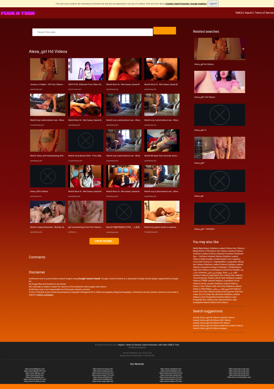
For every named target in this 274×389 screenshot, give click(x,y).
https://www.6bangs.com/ (34, 373)
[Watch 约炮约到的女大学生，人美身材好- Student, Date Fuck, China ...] (123, 222)
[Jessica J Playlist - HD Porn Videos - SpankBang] (47, 79)
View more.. (104, 241)
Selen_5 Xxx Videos (202, 286)
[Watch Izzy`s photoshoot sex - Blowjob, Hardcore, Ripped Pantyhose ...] (47, 115)
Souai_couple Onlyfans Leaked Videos (219, 283)
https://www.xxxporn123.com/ (103, 375)
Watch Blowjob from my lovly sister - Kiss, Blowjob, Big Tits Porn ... (175, 155)
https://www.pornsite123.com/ (35, 379)
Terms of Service (264, 12)
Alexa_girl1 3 (200, 130)
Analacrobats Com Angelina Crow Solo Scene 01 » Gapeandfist (216, 260)
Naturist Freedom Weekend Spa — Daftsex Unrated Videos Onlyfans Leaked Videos (218, 256)
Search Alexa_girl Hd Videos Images (210, 328)
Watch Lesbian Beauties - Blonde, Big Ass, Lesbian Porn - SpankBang (62, 227)
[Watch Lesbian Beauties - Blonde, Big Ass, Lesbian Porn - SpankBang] (47, 222)
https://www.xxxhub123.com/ (103, 373)
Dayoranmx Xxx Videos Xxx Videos (225, 275)
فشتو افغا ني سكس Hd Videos (226, 289)
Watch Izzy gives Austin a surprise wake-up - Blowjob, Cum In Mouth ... (177, 227)
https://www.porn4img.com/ (239, 375)
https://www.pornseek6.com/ (171, 375)
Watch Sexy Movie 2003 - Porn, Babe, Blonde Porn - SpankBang (97, 155)
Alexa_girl (198, 196)
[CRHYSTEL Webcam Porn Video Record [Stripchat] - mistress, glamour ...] (85, 79)
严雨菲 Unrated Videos (211, 280)
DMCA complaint (45, 294)
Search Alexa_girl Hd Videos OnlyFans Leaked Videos (218, 325)
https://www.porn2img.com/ (239, 371)
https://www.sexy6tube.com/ (171, 369)
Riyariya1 (223, 267)
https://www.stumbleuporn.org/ (239, 377)
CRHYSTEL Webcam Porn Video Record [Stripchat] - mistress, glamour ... (102, 84)
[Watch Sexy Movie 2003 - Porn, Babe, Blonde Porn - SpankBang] (85, 151)
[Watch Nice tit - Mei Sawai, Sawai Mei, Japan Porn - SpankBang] (85, 115)
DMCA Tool (173, 344)
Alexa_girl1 (199, 163)
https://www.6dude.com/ (35, 375)
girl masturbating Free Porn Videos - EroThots (89, 227)
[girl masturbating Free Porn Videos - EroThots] (85, 222)
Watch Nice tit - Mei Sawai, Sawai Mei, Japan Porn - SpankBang (97, 120)
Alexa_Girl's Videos (39, 191)
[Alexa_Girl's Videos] (47, 186)
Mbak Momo (199, 251)
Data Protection (149, 344)
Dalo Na (210, 294)
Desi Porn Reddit (231, 269)
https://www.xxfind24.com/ (103, 377)
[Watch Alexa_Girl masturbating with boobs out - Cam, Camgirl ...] (47, 151)
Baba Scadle (207, 259)
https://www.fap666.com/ (35, 377)
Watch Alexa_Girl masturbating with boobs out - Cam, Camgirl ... (60, 155)
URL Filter (162, 344)
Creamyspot (216, 269)
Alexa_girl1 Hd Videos (204, 97)
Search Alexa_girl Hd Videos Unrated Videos (214, 317)
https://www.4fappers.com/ (35, 369)
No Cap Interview (223, 299)
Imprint (249, 12)
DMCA (239, 12)
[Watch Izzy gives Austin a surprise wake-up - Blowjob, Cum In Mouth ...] (161, 222)
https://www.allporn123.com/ (171, 379)
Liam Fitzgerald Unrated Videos (216, 297)
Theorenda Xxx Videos (204, 278)
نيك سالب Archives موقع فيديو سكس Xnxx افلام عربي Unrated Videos (218, 272)
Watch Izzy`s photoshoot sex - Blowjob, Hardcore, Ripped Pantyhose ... (63, 120)
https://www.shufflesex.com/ (35, 381)
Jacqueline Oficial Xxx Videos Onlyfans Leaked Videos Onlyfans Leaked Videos (218, 264)
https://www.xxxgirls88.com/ (103, 381)
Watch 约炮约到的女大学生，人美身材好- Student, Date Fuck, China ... (138, 227)
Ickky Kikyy (206, 289)
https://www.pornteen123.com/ (171, 377)
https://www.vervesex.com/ (103, 369)
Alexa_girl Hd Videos (204, 64)
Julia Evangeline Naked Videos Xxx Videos (215, 301)
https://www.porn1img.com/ (239, 369)
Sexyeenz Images (209, 267)
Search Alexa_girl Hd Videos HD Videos (211, 323)
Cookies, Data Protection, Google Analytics (186, 3)
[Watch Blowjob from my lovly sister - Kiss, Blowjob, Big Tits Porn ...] (161, 151)
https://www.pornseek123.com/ (171, 373)
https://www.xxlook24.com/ (103, 379)
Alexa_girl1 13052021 (204, 229)
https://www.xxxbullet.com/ (103, 371)
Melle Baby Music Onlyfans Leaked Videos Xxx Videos (218, 248)
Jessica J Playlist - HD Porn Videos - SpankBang (52, 84)
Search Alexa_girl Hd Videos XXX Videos (212, 320)
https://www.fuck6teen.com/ (171, 371)
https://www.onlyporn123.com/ (171, 381)
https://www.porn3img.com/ (239, 373)
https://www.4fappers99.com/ (35, 371)
